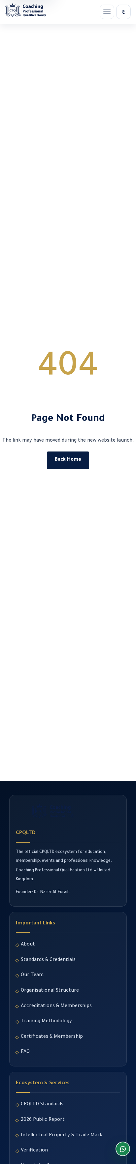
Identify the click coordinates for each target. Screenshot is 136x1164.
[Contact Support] (123, 1149)
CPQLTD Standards (42, 1104)
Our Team (32, 975)
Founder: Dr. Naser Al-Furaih (43, 892)
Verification (34, 1150)
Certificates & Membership (52, 1037)
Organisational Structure (50, 991)
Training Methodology (46, 1021)
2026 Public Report (43, 1120)
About (28, 944)
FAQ (25, 1052)
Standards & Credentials (48, 960)
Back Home (68, 460)
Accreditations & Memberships (56, 1006)
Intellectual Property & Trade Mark (61, 1135)
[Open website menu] (107, 12)
